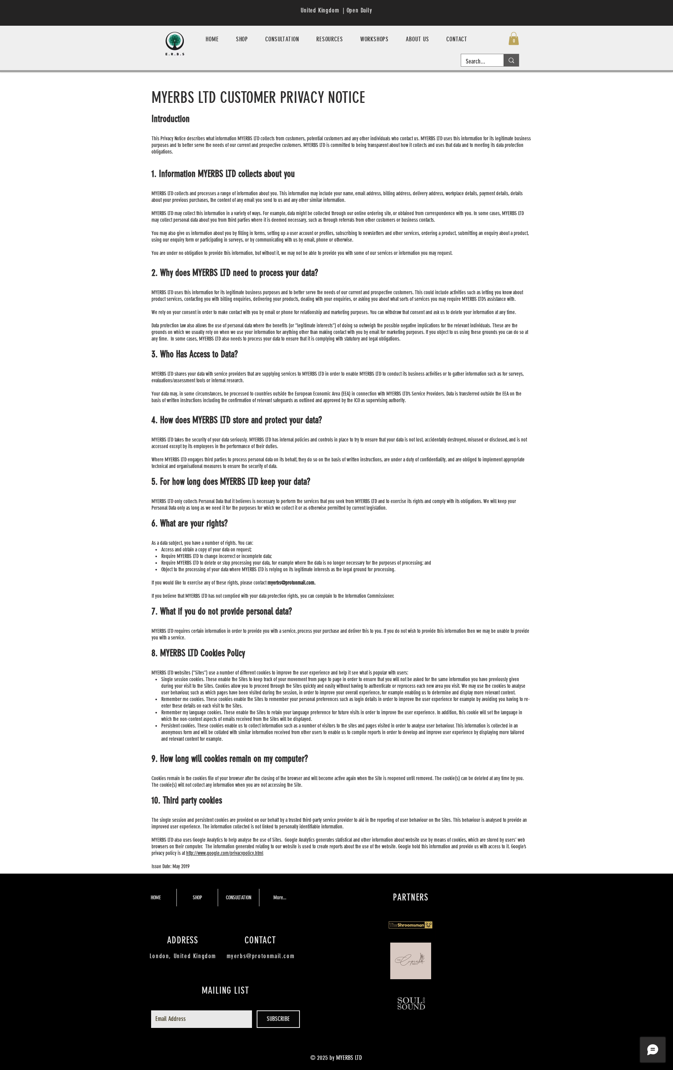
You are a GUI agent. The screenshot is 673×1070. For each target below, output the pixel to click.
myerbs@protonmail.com (291, 582)
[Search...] (511, 60)
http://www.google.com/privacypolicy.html (224, 853)
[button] (513, 38)
